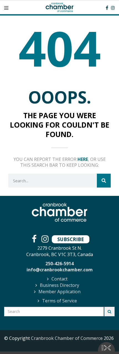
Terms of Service (59, 301)
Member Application (59, 292)
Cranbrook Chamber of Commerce (67, 338)
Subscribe (70, 239)
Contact (59, 279)
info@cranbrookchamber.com (60, 270)
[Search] (104, 181)
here (82, 159)
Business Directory (59, 285)
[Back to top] (103, 338)
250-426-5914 (59, 264)
